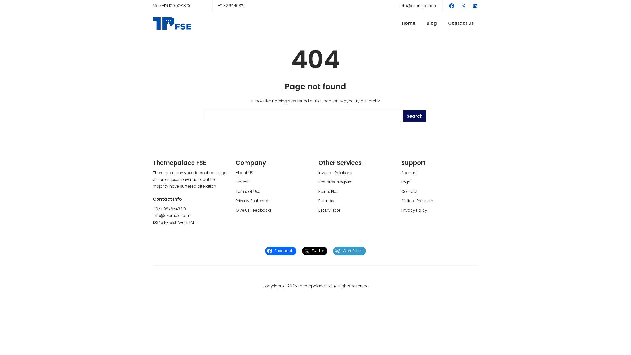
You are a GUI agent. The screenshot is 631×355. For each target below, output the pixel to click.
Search (415, 116)
